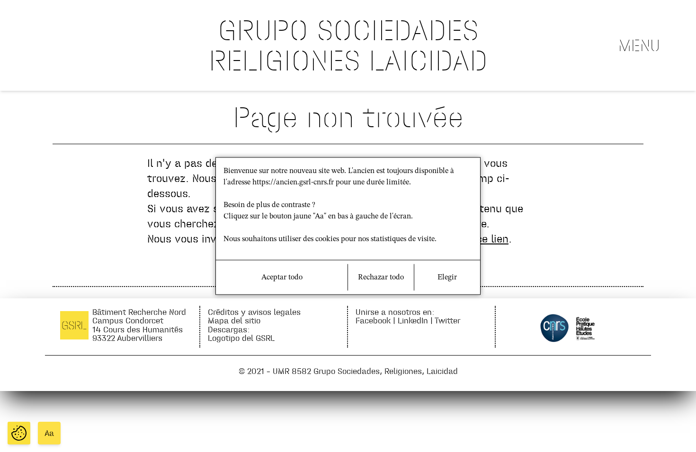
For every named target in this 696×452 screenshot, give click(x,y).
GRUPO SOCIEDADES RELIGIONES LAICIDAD (348, 45)
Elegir (447, 277)
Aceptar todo (282, 277)
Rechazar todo (381, 277)
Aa (49, 433)
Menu (639, 45)
